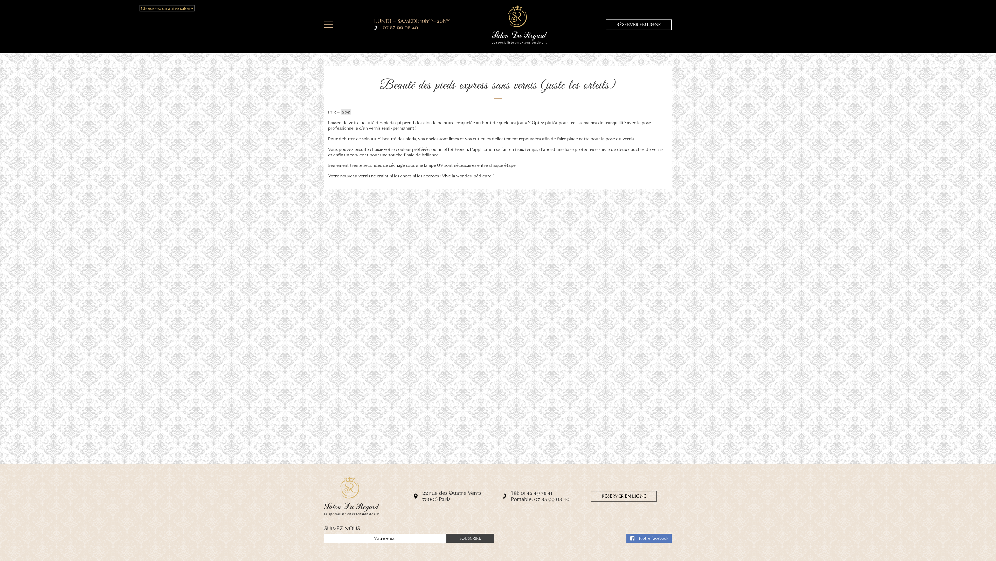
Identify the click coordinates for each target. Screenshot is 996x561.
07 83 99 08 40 (400, 27)
